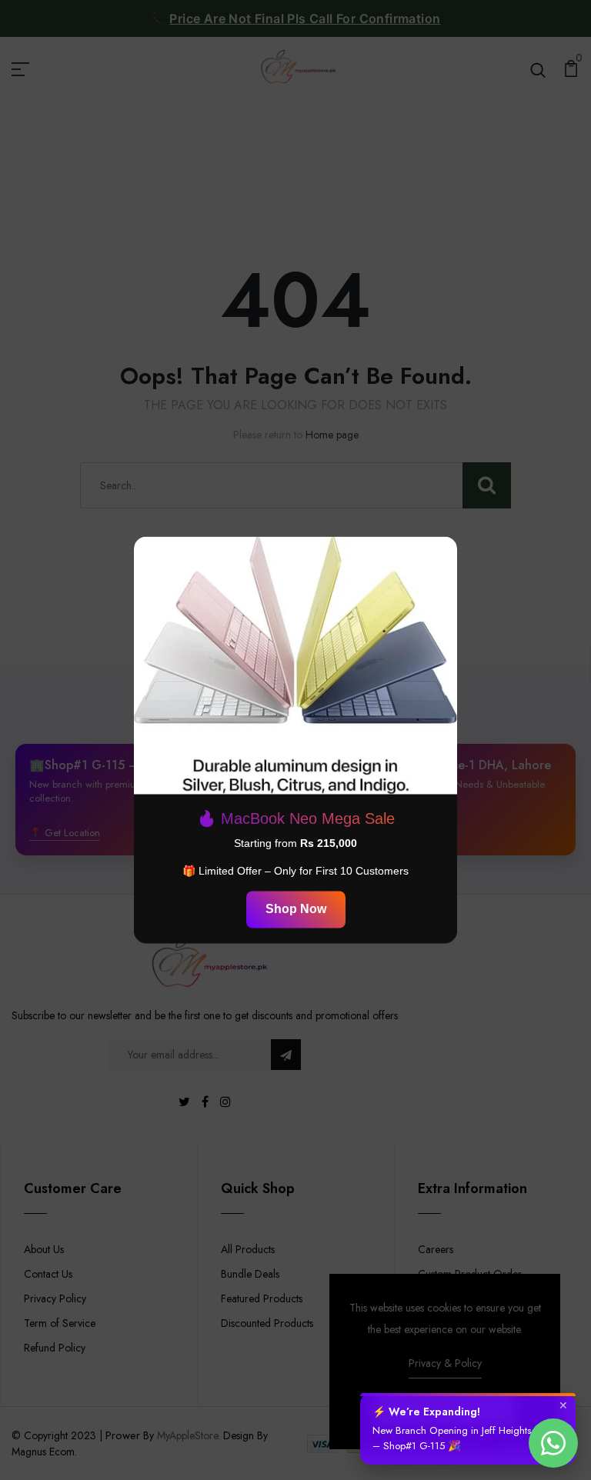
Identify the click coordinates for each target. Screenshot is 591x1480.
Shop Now (295, 909)
